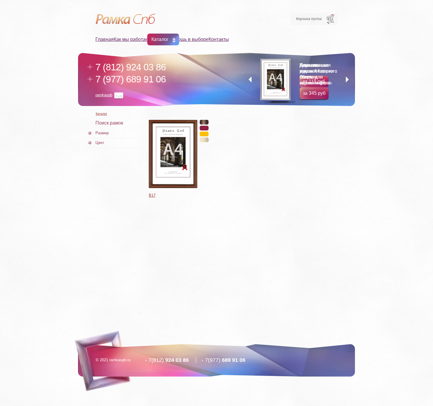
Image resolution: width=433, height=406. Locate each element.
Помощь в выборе (188, 39)
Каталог (159, 39)
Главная (104, 39)
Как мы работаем (132, 39)
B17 (152, 195)
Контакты (219, 39)
